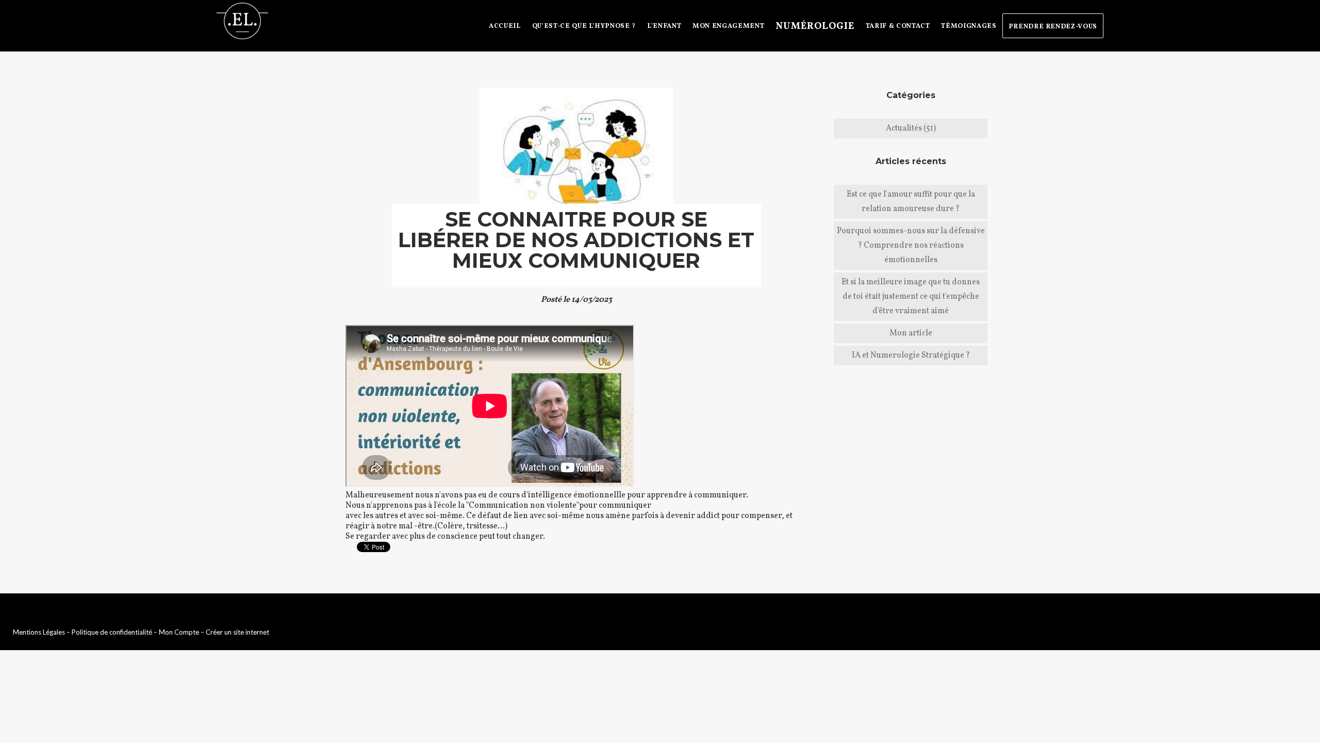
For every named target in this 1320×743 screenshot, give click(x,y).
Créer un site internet (237, 632)
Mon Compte (179, 632)
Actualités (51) (911, 128)
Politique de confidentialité (112, 632)
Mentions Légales (39, 632)
